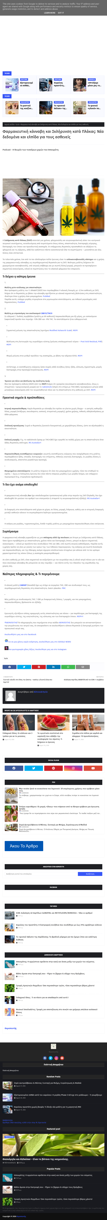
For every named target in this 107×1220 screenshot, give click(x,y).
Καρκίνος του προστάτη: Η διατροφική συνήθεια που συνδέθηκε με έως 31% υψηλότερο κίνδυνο (59, 925)
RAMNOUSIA (8, 1120)
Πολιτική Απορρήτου (11, 1070)
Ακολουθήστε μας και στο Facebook (20, 634)
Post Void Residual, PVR (91, 341)
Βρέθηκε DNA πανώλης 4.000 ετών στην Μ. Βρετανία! (24, 1123)
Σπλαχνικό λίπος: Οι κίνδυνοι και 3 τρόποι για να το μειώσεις (17, 734)
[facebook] (14, 768)
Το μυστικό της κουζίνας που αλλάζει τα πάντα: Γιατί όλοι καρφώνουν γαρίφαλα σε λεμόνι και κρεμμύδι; (26, 107)
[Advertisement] (53, 33)
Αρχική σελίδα (9, 124)
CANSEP (23, 585)
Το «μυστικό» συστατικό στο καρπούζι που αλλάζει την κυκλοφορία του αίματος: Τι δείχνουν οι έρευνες (50, 737)
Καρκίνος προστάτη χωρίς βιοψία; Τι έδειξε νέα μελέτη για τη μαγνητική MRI (60, 84)
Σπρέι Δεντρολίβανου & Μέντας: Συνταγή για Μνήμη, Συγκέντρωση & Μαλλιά (53, 825)
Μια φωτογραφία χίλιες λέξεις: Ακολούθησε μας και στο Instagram (37, 649)
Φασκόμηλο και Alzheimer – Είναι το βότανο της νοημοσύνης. (36, 1159)
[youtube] (93, 768)
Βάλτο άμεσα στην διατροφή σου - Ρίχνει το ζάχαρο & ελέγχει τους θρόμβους (50, 973)
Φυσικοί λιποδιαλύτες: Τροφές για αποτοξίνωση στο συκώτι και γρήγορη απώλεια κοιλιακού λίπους (56, 1011)
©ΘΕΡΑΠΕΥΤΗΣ (11, 622)
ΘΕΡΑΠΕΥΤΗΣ (64, 622)
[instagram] (73, 768)
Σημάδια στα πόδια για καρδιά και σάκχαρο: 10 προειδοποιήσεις (87, 734)
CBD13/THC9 (46, 313)
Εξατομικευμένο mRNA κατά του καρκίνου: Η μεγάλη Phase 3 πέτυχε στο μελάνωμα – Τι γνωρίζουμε (27, 84)
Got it (61, 13)
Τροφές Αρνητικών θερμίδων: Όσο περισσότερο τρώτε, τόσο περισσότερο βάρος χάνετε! (55, 985)
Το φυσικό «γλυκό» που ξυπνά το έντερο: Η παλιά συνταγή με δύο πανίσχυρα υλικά (94, 107)
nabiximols (47, 387)
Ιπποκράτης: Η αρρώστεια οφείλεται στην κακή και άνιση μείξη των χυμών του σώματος (55, 962)
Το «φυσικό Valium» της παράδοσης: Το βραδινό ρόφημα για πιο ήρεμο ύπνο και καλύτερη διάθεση (60, 107)
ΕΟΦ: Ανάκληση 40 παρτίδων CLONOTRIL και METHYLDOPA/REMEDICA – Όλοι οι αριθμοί (54, 913)
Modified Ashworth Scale (60, 330)
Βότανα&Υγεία (40, 692)
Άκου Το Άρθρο (24, 846)
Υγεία (17, 124)
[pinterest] (53, 768)
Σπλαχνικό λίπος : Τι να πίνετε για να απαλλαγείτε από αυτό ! (42, 997)
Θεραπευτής (11, 1028)
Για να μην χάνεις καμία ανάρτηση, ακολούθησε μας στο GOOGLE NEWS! (39, 642)
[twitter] (34, 768)
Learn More (49, 13)
